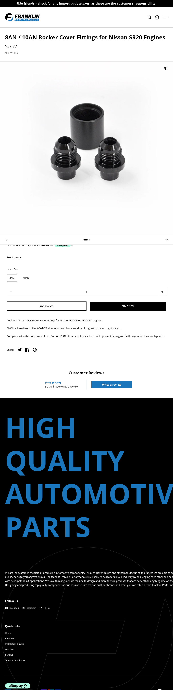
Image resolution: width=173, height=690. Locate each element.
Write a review (111, 384)
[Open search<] (149, 17)
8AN (11, 278)
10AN (26, 278)
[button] (166, 239)
